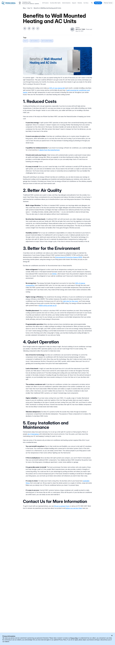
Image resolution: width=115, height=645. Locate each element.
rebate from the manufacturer (49, 150)
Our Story (85, 3)
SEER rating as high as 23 (47, 305)
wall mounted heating (46, 40)
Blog (24, 8)
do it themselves (33, 434)
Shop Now (98, 3)
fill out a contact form (61, 506)
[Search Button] (92, 3)
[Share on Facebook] (29, 28)
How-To (29, 8)
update (37, 3)
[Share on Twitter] (25, 28)
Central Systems (66, 3)
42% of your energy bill (57, 88)
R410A (54, 274)
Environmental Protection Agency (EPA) (68, 257)
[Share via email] (33, 28)
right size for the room (70, 301)
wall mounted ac (34, 40)
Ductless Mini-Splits (55, 3)
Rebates (80, 3)
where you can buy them (73, 508)
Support (74, 3)
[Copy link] (38, 28)
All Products (45, 3)
